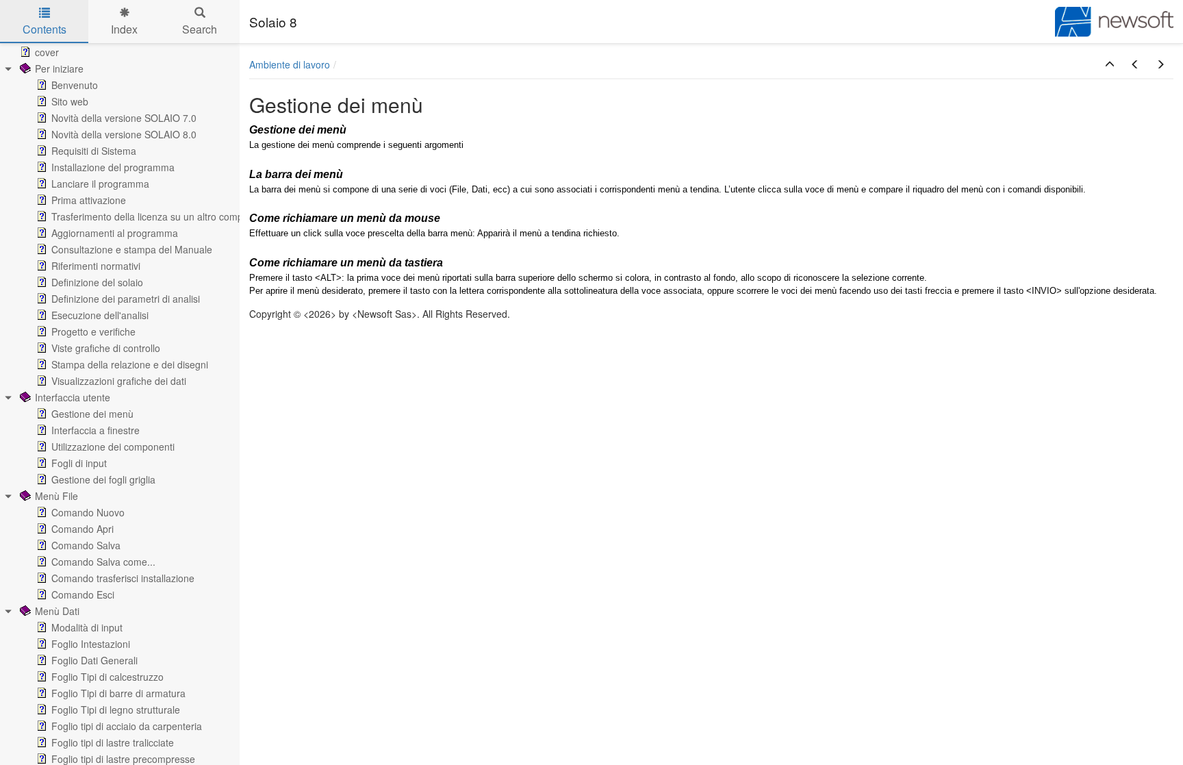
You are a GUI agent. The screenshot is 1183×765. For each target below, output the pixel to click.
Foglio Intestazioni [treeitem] (90, 644)
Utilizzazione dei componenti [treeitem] (113, 446)
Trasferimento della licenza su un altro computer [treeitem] (155, 216)
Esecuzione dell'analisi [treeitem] (100, 315)
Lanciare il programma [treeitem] (100, 183)
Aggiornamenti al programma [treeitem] (114, 233)
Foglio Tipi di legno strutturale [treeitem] (115, 709)
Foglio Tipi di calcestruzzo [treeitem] (107, 677)
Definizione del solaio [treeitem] (97, 282)
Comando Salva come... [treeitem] (103, 561)
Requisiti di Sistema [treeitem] (93, 151)
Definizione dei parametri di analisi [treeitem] (125, 298)
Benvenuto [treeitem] (74, 85)
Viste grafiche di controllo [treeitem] (105, 348)
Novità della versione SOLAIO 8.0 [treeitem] (123, 134)
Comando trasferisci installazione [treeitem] (122, 578)
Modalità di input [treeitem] (87, 627)
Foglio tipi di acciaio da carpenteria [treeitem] (126, 726)
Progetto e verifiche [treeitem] (93, 331)
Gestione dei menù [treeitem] (92, 414)
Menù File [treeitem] (56, 496)
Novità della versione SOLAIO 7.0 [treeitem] (123, 118)
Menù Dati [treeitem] (57, 611)
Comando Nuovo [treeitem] (88, 512)
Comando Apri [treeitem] (82, 529)
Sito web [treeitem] (69, 101)
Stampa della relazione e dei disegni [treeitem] (129, 364)
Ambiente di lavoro (289, 64)
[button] (1110, 64)
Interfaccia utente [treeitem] (72, 397)
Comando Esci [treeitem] (82, 594)
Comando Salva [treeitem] (85, 545)
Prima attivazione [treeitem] (88, 200)
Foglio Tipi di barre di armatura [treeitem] (118, 693)
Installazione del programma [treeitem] (113, 167)
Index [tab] (124, 29)
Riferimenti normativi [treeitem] (95, 266)
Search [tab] (199, 29)
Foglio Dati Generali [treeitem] (94, 660)
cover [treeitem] (47, 52)
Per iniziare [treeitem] (59, 68)
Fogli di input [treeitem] (79, 463)
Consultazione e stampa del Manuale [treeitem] (131, 249)
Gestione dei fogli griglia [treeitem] (103, 479)
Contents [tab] (44, 29)
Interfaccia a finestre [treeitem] (95, 430)
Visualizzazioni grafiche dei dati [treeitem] (118, 381)
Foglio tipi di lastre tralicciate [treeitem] (112, 742)
